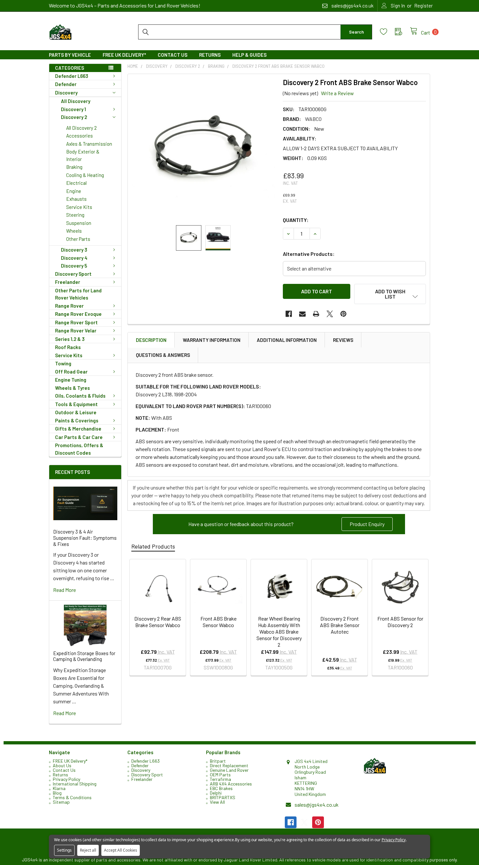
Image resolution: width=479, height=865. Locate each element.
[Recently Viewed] (402, 31)
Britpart (218, 761)
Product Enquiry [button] (367, 524)
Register (423, 5)
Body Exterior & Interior (82, 155)
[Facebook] (289, 314)
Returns (210, 55)
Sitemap (61, 802)
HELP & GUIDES (249, 55)
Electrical (76, 183)
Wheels (74, 231)
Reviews (343, 340)
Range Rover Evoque (78, 314)
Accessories (79, 136)
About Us (62, 765)
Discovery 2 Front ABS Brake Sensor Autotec (339, 625)
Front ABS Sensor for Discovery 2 (400, 621)
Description (151, 340)
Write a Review (337, 93)
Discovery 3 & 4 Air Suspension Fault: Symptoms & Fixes (85, 538)
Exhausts (76, 199)
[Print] (316, 314)
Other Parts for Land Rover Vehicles (78, 294)
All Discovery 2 (81, 128)
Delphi (216, 793)
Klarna (59, 788)
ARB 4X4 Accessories (231, 783)
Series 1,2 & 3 (70, 339)
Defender (66, 84)
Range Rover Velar (75, 330)
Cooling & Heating (85, 175)
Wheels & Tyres (72, 388)
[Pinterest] (343, 314)
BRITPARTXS (222, 797)
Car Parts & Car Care (79, 437)
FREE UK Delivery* (124, 55)
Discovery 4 (74, 258)
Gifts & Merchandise (78, 429)
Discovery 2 (74, 117)
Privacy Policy (66, 779)
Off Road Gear (71, 371)
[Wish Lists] (387, 31)
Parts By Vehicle (70, 55)
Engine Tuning (70, 380)
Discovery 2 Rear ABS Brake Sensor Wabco (157, 621)
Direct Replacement (229, 765)
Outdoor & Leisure (75, 412)
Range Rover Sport (76, 322)
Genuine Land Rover (229, 770)
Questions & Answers (163, 355)
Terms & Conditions (72, 797)
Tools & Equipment (76, 404)
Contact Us (172, 55)
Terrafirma (220, 779)
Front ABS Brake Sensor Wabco (218, 621)
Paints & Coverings (76, 420)
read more (64, 590)
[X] (330, 314)
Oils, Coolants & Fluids (80, 396)
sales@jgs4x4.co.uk (317, 804)
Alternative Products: (309, 254)
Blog (57, 793)
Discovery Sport (73, 274)
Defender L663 (71, 76)
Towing (63, 363)
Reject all (88, 850)
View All (217, 802)
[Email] (302, 314)
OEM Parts (220, 774)
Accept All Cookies (120, 850)
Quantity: (296, 220)
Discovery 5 (74, 266)
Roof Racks (68, 347)
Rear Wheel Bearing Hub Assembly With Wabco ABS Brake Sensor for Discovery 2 (279, 631)
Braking (74, 167)
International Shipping (74, 783)
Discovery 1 (73, 109)
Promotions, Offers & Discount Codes (79, 449)
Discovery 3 (74, 250)
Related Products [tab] (153, 546)
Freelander (67, 282)
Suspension (78, 223)
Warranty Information (211, 340)
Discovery (66, 92)
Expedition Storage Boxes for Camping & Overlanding (84, 656)
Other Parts (78, 239)
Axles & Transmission (89, 144)
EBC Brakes (221, 788)
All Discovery (75, 101)
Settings (64, 850)
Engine (73, 191)
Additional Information (287, 340)
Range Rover (69, 306)
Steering (75, 215)
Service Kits (79, 207)
